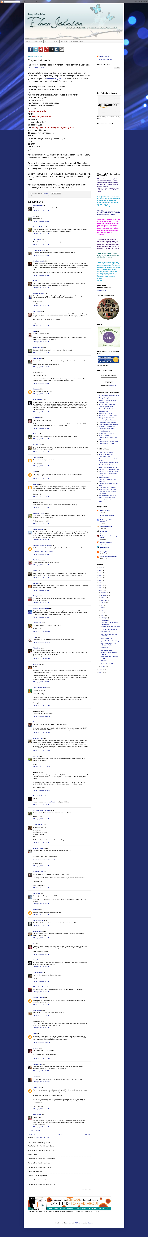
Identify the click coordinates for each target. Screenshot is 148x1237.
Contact (55, 41)
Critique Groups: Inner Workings (108, 441)
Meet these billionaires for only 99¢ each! (41, 1150)
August (103, 602)
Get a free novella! (76, 41)
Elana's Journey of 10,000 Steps (108, 463)
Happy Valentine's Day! (35, 1171)
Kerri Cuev (36, 418)
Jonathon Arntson (38, 529)
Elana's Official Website (106, 452)
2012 (101, 585)
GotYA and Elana (104, 477)
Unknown (36, 389)
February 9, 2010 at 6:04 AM (41, 1127)
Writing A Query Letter (105, 398)
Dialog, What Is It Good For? (107, 433)
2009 (101, 669)
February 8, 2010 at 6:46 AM (41, 275)
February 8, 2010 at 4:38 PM (41, 938)
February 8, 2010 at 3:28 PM (41, 866)
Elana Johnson (104, 56)
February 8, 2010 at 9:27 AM (41, 602)
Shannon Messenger (106, 526)
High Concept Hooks (105, 435)
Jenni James (37, 311)
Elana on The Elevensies (106, 454)
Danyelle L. (36, 664)
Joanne (35, 571)
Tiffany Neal (36, 648)
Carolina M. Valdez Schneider (42, 810)
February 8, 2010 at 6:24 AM (41, 233)
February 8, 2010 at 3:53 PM (41, 904)
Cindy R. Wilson (37, 738)
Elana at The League (105, 456)
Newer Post (31, 1134)
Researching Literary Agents (107, 422)
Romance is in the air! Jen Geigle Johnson (41, 1158)
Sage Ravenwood (38, 261)
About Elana (38, 41)
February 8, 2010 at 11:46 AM (41, 732)
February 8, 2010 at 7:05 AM (41, 352)
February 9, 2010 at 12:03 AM (41, 1082)
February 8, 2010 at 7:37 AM (41, 451)
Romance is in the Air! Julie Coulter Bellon (41, 1184)
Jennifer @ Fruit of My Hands (42, 545)
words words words (48, 196)
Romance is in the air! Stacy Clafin (39, 1167)
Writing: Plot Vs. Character (106, 418)
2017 (101, 572)
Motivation (104, 661)
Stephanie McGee (38, 227)
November (104, 595)
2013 (101, 583)
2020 (101, 567)
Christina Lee (37, 445)
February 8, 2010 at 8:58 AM (41, 590)
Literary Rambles (105, 510)
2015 (101, 577)
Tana (34, 1033)
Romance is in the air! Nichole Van (39, 1163)
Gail (34, 944)
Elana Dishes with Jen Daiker (107, 487)
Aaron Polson (37, 960)
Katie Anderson (37, 972)
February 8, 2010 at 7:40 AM (41, 466)
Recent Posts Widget (86, 1189)
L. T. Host (35, 756)
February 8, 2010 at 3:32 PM (41, 887)
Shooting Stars (104, 552)
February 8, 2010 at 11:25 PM (41, 1058)
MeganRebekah (37, 205)
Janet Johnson (37, 358)
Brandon (35, 583)
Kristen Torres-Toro (39, 987)
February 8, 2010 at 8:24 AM (41, 523)
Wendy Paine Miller (39, 293)
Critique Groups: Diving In (106, 443)
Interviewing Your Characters (107, 420)
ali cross (35, 1048)
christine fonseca (37, 196)
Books (47, 41)
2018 (101, 570)
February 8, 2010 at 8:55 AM (41, 577)
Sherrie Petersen (38, 825)
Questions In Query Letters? (107, 429)
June (102, 608)
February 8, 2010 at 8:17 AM (41, 507)
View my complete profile (104, 59)
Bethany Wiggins (38, 400)
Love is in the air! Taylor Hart (37, 1175)
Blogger (90, 1223)
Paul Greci (36, 281)
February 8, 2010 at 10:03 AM (41, 631)
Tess (34, 331)
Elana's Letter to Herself (106, 465)
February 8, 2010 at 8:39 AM (41, 554)
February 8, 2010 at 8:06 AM (41, 496)
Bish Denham (37, 1115)
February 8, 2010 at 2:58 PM (41, 842)
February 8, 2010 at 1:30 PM (41, 804)
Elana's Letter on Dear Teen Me (108, 467)
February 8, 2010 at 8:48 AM (41, 565)
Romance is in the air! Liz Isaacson (39, 1180)
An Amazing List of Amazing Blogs (109, 396)
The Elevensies (104, 547)
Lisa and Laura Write (106, 542)
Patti (34, 637)
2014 (101, 580)
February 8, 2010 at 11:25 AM (41, 705)
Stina (34, 472)
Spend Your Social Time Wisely (110, 641)
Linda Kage (36, 457)
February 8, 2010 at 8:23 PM (41, 1015)
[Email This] (52, 193)
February (103, 618)
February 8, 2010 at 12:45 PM (41, 766)
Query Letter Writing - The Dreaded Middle (108, 644)
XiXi (34, 722)
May (102, 610)
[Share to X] (56, 193)
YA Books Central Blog (107, 515)
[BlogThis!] (54, 193)
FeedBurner (112, 385)
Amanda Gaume (38, 347)
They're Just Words (106, 650)
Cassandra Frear (38, 872)
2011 (101, 588)
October (103, 597)
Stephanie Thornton (39, 513)
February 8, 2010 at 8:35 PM (41, 1028)
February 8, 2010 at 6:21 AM (41, 210)
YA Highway (103, 531)
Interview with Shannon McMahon (109, 471)
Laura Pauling (37, 239)
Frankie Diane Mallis (39, 250)
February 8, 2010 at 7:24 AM (41, 412)
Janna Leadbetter (38, 920)
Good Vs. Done (105, 620)
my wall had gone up (55, 78)
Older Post (87, 1134)
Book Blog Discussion (107, 663)
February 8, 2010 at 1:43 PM (41, 819)
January (103, 666)
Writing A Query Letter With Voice (110, 626)
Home (28, 41)
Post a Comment (35, 1130)
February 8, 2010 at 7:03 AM (41, 342)
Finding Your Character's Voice (108, 415)
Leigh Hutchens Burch (40, 688)
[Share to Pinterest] (60, 193)
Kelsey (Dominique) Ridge (41, 608)
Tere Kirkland (37, 560)
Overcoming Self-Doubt (106, 407)
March (103, 615)
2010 (101, 590)
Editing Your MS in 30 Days (107, 404)
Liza (34, 216)
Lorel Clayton (37, 1064)
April (102, 613)
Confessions (104, 647)
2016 (101, 575)
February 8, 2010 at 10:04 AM (41, 658)
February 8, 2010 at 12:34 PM (41, 750)
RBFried (77, 1223)
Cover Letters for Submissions (108, 409)
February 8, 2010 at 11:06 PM (41, 1042)
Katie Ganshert (37, 931)
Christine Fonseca (36, 67)
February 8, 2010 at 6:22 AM (41, 221)
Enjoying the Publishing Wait (107, 426)
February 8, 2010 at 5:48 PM (41, 966)
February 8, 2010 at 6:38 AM (41, 255)
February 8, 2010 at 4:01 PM (41, 925)
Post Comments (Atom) (43, 1137)
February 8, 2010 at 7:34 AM (41, 439)
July (102, 605)
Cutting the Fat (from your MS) (107, 400)
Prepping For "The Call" (106, 413)
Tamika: (35, 434)
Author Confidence (104, 431)
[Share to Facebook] (58, 193)
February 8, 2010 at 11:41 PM (41, 1071)
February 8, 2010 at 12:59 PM (41, 790)
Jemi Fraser (36, 893)
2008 (101, 672)
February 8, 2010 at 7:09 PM (41, 1004)
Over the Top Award (49, 802)
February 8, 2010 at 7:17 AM (41, 394)
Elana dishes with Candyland (107, 489)
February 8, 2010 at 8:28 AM (41, 540)
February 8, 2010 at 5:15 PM (41, 954)
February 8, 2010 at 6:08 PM (41, 981)
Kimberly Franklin (38, 848)
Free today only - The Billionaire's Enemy (41, 1146)
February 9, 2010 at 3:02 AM (41, 1109)
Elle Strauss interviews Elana (107, 495)
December (104, 592)
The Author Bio (103, 402)
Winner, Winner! (105, 632)
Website (64, 41)
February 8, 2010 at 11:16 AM (41, 682)
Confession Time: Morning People (43, 551)
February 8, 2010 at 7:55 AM (41, 478)
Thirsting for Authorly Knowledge (108, 424)
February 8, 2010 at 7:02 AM (41, 325)
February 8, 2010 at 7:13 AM (41, 383)
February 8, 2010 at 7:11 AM (41, 367)
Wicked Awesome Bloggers (108, 556)
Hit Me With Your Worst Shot (109, 629)
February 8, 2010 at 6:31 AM (41, 244)
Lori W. (35, 1077)
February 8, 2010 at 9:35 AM (41, 617)
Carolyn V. (36, 596)
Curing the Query (104, 411)
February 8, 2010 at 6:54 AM (41, 287)
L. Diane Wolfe (37, 623)
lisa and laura (37, 1010)
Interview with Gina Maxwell (107, 497)
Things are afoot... (34, 1154)
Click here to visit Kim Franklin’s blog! (44, 860)
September (104, 600)
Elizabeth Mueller (38, 796)
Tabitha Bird (36, 1087)
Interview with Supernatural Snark (109, 469)
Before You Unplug (106, 638)
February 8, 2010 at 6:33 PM (41, 992)
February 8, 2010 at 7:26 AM (41, 428)
